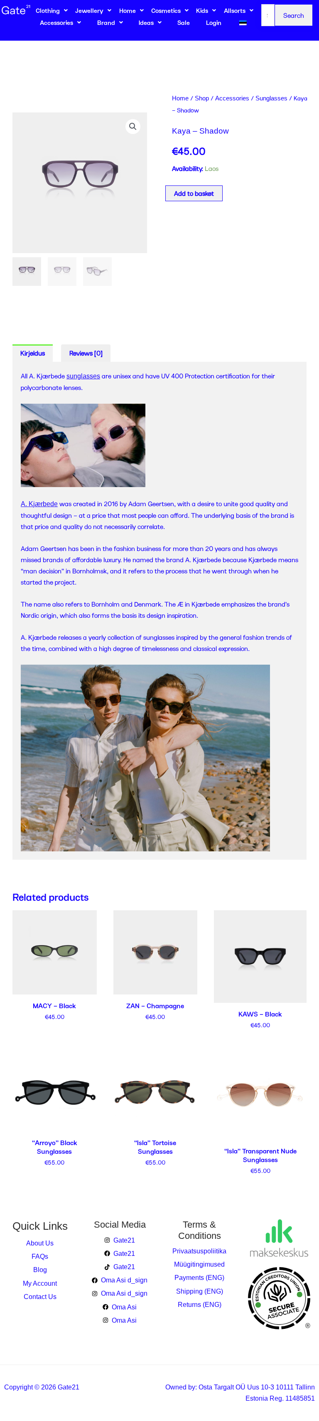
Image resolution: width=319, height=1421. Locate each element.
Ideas (146, 22)
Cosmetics (166, 10)
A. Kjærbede (39, 503)
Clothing (48, 10)
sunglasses (83, 376)
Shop (202, 98)
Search (293, 15)
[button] (132, 126)
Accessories (56, 22)
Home (127, 10)
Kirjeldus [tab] (32, 353)
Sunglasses (271, 98)
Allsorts (234, 10)
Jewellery (89, 10)
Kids (202, 10)
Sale (183, 22)
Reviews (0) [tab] (86, 353)
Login (213, 22)
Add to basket (194, 193)
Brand (106, 22)
